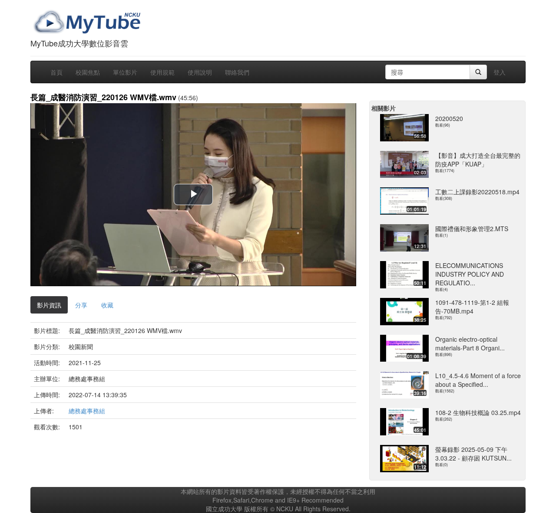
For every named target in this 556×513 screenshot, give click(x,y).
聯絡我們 (237, 72)
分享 (81, 305)
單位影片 (125, 72)
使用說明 (200, 72)
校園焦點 (88, 72)
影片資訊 (49, 305)
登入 (499, 72)
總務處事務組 (87, 410)
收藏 (107, 305)
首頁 (56, 72)
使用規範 (162, 72)
